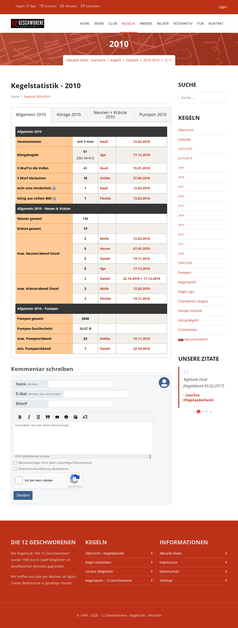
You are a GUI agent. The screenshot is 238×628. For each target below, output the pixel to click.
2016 (181, 196)
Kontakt (216, 23)
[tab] (31, 115)
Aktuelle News (171, 553)
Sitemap (166, 580)
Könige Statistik (190, 310)
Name (27, 384)
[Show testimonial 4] (207, 411)
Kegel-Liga (186, 291)
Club (113, 23)
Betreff (21, 404)
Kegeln (128, 23)
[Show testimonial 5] (211, 412)
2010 (181, 253)
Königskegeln (188, 320)
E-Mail (38, 394)
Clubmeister (187, 329)
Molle (104, 238)
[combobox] (202, 97)
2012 (181, 234)
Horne (105, 248)
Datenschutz (169, 571)
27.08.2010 (141, 178)
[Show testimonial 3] (203, 411)
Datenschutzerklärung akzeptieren (43, 469)
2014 (181, 215)
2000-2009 (185, 263)
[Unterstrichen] (38, 417)
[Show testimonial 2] (198, 411)
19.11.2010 (141, 258)
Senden (23, 495)
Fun (200, 23)
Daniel (105, 258)
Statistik (184, 139)
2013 (181, 225)
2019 (181, 167)
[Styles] (85, 417)
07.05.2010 (141, 248)
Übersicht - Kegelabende (104, 553)
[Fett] (20, 417)
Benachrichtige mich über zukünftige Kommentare (55, 462)
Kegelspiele (187, 282)
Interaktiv (182, 23)
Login (223, 7)
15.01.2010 (141, 168)
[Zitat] (47, 417)
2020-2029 (185, 149)
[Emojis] (66, 417)
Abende (145, 23)
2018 (181, 177)
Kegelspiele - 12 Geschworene (108, 580)
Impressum (168, 562)
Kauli (104, 141)
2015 (181, 205)
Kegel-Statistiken (98, 562)
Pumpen (184, 272)
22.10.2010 (131, 278)
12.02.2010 (141, 141)
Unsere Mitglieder (99, 571)
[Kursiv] (29, 417)
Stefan (105, 178)
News (99, 23)
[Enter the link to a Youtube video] (57, 417)
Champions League (193, 301)
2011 (181, 244)
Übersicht (185, 130)
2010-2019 (185, 158)
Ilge (103, 155)
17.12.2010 (141, 155)
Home (85, 23)
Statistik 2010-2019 (37, 96)
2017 (181, 186)
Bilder (163, 23)
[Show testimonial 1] (194, 411)
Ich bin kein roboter (39, 480)
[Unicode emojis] (75, 417)
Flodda (105, 198)
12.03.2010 (141, 188)
